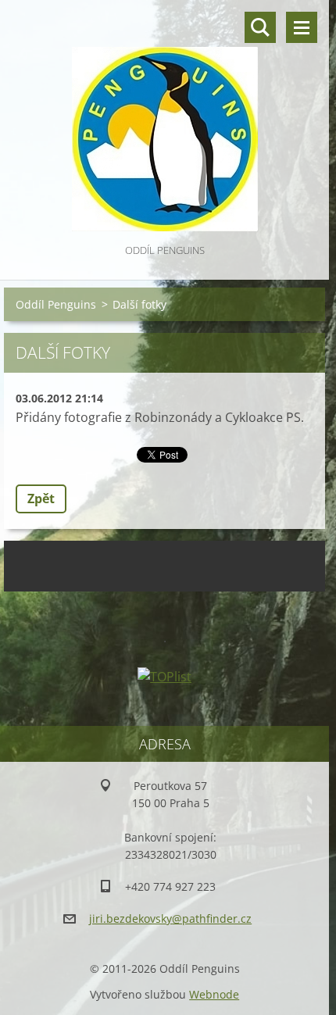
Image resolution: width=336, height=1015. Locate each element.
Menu (301, 27)
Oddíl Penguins (56, 304)
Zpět (41, 498)
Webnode (214, 994)
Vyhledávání (260, 27)
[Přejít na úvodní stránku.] (164, 120)
